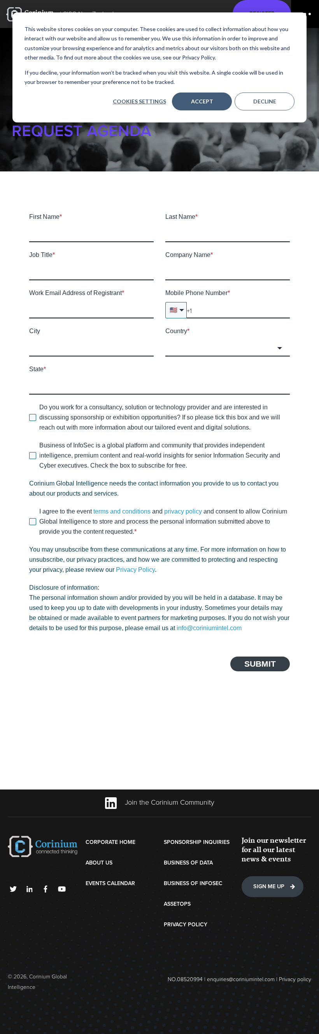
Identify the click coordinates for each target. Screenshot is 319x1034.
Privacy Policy (135, 569)
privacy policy (183, 511)
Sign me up (268, 886)
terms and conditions (122, 511)
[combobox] (227, 348)
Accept (202, 101)
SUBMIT (260, 663)
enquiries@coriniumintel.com (241, 979)
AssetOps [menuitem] (177, 904)
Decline (264, 101)
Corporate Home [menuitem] (110, 842)
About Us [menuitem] (99, 862)
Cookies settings (139, 101)
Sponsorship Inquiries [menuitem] (197, 842)
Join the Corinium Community (168, 802)
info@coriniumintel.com (209, 628)
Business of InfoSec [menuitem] (193, 883)
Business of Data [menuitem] (188, 862)
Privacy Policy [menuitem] (185, 924)
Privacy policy (295, 979)
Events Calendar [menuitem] (110, 883)
